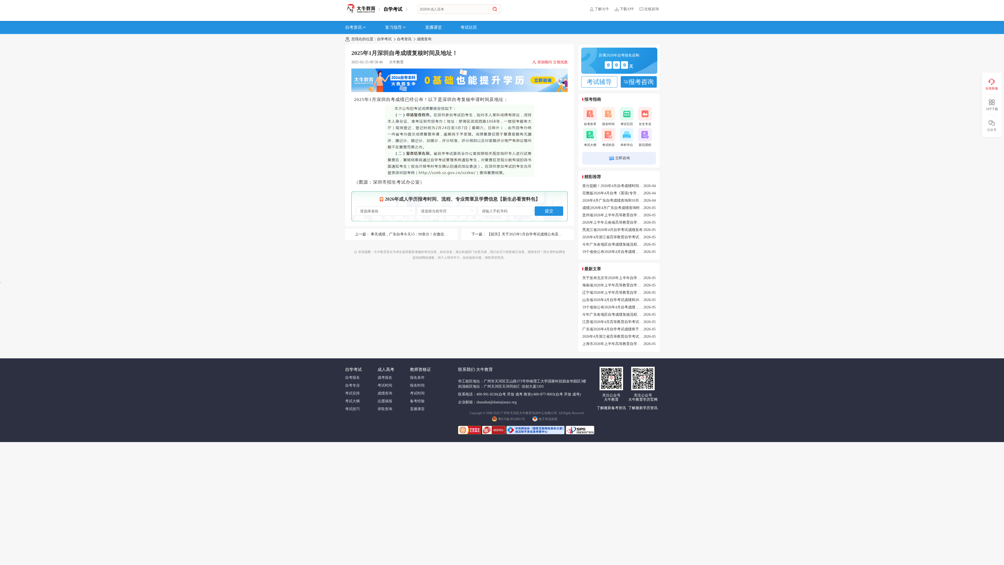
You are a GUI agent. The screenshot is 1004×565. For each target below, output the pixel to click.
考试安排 (352, 393)
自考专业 (352, 385)
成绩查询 (424, 39)
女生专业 (645, 124)
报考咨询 (641, 81)
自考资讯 (353, 27)
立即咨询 (622, 158)
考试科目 (608, 145)
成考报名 (385, 378)
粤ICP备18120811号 (511, 419)
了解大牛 (602, 9)
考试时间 (385, 385)
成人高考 (386, 369)
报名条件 (417, 378)
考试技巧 (352, 409)
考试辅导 (599, 81)
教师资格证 (420, 369)
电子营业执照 (548, 419)
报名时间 (608, 124)
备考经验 (417, 401)
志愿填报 (385, 401)
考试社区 (468, 27)
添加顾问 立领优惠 (552, 62)
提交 (549, 211)
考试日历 (626, 124)
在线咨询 (651, 9)
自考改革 (590, 124)
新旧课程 (645, 145)
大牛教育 (396, 62)
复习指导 (393, 27)
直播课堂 (433, 27)
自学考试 (393, 9)
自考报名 (352, 378)
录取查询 (385, 409)
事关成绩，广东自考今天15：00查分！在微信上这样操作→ (418, 234)
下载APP (627, 9)
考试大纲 (590, 145)
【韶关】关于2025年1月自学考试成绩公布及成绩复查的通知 (535, 234)
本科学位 (626, 145)
